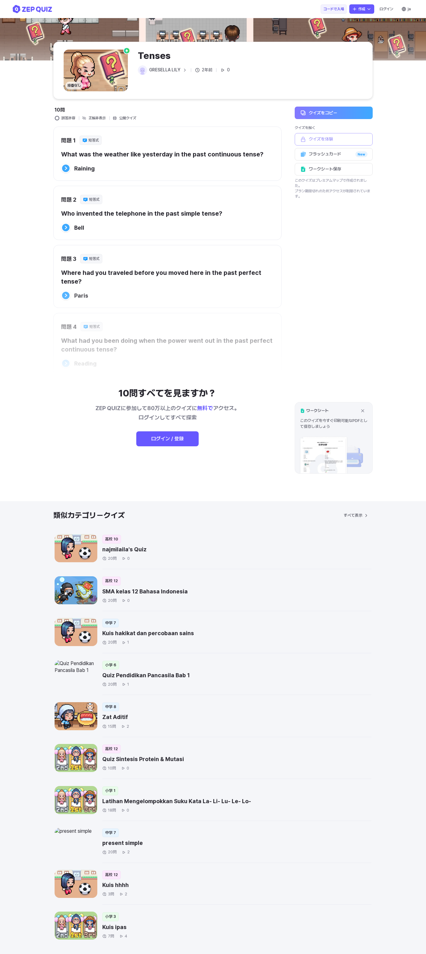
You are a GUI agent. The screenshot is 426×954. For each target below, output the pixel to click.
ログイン (386, 9)
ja (409, 9)
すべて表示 (353, 515)
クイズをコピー (323, 112)
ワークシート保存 (325, 168)
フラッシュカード (337, 153)
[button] (334, 437)
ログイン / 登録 (167, 439)
